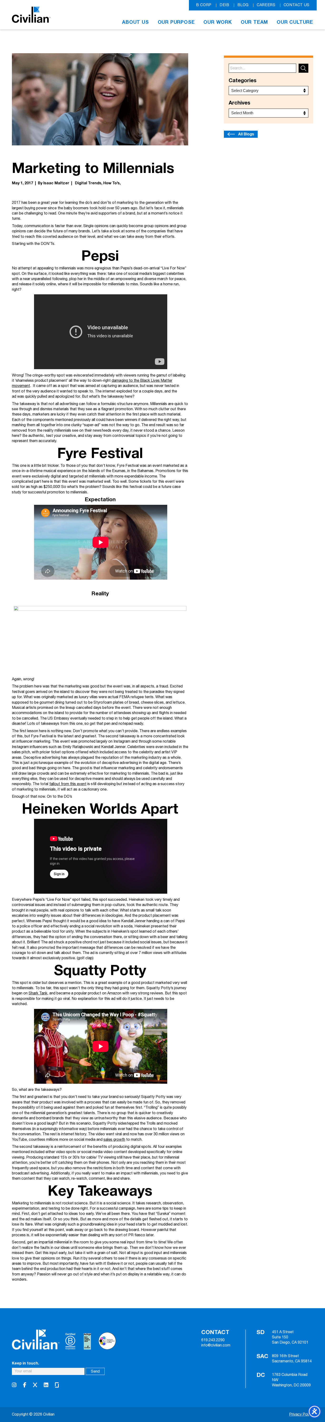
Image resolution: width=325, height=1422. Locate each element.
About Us (135, 22)
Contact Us (297, 5)
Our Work (217, 22)
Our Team (254, 22)
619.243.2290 (213, 1340)
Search (303, 68)
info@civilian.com (215, 1345)
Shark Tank (38, 993)
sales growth (114, 1140)
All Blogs (246, 134)
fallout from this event (67, 784)
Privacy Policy (301, 1414)
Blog (243, 5)
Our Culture (295, 22)
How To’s (111, 183)
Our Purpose (176, 22)
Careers (266, 5)
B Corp (204, 5)
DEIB (224, 5)
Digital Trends (88, 183)
